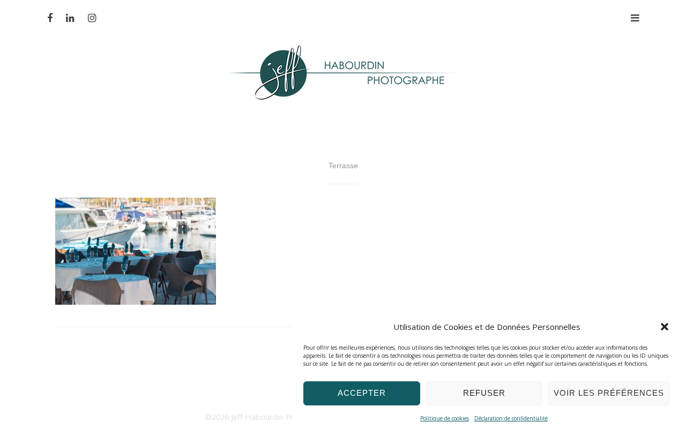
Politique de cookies (444, 418)
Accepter (362, 392)
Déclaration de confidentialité (511, 418)
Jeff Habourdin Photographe (283, 416)
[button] (664, 326)
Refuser (484, 392)
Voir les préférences (609, 392)
